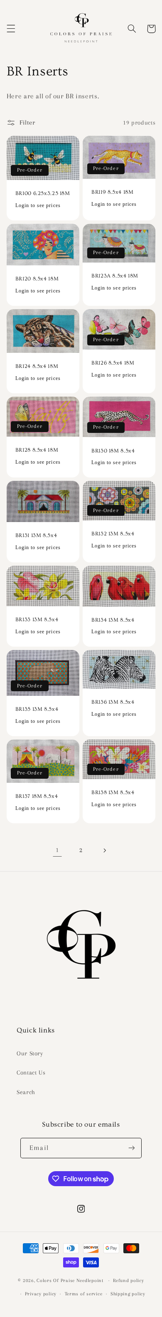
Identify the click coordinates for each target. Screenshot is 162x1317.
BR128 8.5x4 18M (36, 450)
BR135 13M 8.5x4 (36, 709)
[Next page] (104, 850)
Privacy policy (40, 1294)
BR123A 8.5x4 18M (114, 276)
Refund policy (128, 1280)
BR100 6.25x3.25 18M (42, 193)
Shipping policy (127, 1294)
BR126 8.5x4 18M (112, 363)
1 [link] (57, 850)
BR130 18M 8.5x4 (113, 451)
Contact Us (31, 1072)
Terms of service (84, 1294)
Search (26, 1092)
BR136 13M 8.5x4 (112, 702)
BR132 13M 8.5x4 (112, 534)
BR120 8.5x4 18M (37, 279)
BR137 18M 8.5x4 (36, 796)
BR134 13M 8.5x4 (112, 620)
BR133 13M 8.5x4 (36, 619)
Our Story (30, 1053)
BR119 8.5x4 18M (112, 192)
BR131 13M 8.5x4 (36, 535)
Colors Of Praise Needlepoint (70, 1280)
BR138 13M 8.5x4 (112, 792)
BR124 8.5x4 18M (36, 366)
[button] (10, 28)
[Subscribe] (131, 1148)
